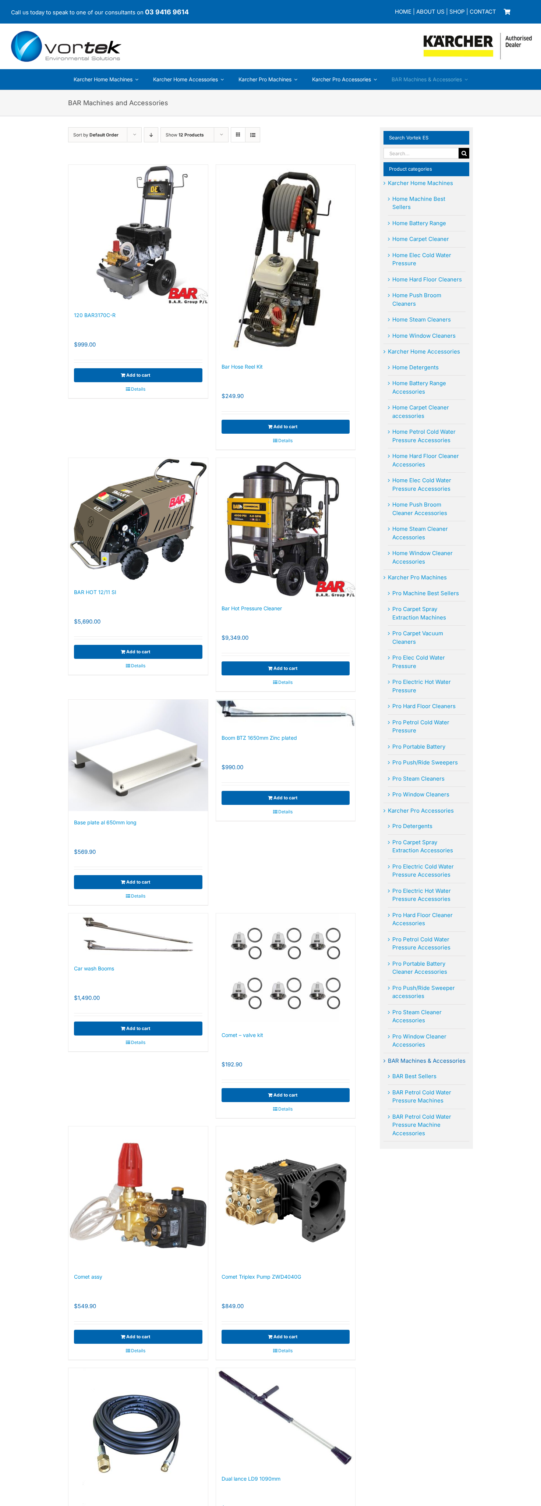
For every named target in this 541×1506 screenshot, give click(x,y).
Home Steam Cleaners (421, 319)
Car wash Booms (94, 968)
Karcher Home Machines (420, 183)
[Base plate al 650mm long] (138, 755)
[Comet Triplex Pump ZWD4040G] (286, 1196)
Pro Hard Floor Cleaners (424, 706)
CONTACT (483, 11)
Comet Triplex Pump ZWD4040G (261, 1277)
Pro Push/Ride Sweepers (425, 762)
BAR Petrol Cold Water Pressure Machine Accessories (421, 1125)
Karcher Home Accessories (424, 351)
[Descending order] (151, 134)
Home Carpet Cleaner (420, 238)
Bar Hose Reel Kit (242, 366)
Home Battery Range (419, 223)
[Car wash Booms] (138, 935)
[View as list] (252, 135)
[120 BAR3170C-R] (138, 234)
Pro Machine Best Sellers (425, 593)
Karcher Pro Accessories (421, 810)
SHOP (457, 11)
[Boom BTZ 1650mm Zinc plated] (286, 713)
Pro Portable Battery (418, 746)
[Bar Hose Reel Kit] (286, 260)
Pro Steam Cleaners (418, 778)
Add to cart (138, 375)
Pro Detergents (412, 826)
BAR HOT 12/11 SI (95, 592)
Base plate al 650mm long (105, 822)
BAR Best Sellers (414, 1076)
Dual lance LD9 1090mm (251, 1478)
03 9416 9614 (167, 12)
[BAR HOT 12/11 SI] (138, 519)
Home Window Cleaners (424, 335)
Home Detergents (415, 367)
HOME (403, 11)
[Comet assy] (138, 1196)
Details (138, 389)
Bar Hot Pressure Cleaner (252, 608)
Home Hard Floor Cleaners (427, 279)
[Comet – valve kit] (286, 968)
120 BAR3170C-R (95, 315)
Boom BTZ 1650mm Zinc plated (259, 738)
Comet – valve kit (242, 1035)
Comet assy (88, 1277)
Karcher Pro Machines (417, 577)
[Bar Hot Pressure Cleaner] (286, 527)
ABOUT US (430, 11)
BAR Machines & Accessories (427, 1060)
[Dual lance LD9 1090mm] (286, 1417)
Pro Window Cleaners (420, 794)
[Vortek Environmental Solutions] (66, 33)
